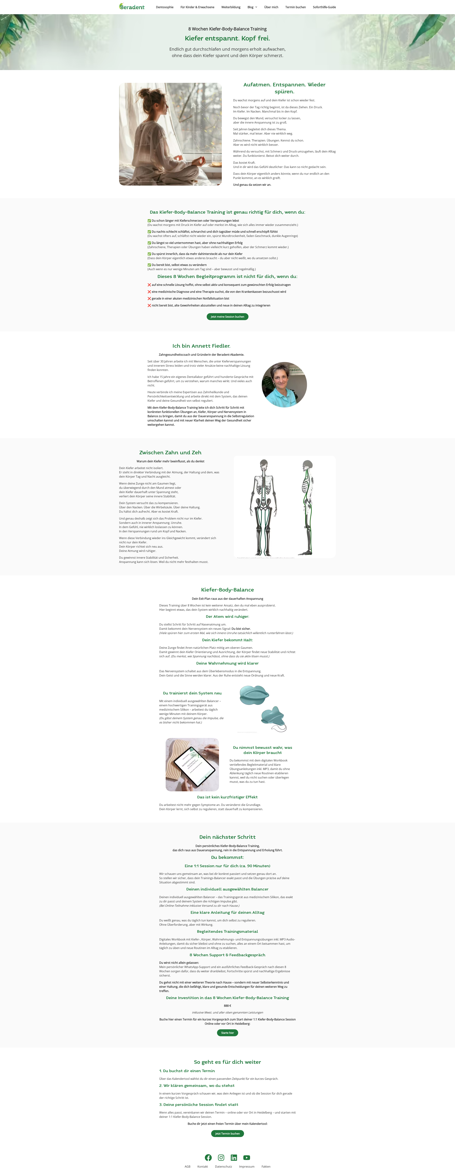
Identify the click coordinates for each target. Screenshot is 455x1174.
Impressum (247, 1166)
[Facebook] (208, 1157)
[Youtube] (246, 1157)
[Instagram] (221, 1157)
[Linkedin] (233, 1157)
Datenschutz (223, 1166)
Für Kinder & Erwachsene (197, 7)
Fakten (266, 1166)
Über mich (271, 7)
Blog (250, 7)
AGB (187, 1166)
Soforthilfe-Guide (324, 7)
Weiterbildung (230, 7)
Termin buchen (295, 7)
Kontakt (202, 1166)
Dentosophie (164, 7)
